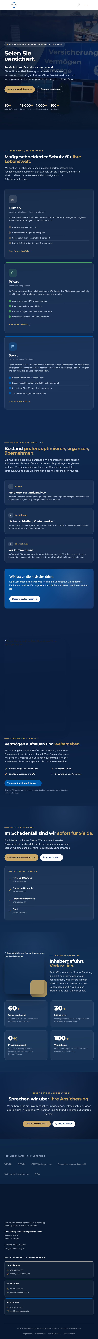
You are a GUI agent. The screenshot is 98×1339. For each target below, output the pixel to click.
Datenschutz (40, 1334)
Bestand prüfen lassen (23, 599)
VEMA (8, 1164)
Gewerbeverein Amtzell (72, 1164)
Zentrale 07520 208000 (15, 1245)
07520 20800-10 (16, 1289)
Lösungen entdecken (50, 89)
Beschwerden (69, 1334)
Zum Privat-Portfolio (18, 325)
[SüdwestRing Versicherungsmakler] (23, 1209)
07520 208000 (53, 857)
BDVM (21, 1164)
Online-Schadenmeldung (19, 857)
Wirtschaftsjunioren (16, 1174)
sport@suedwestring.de (19, 1311)
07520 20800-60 (16, 1307)
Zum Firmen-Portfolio (19, 251)
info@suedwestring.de (14, 1248)
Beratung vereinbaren (18, 89)
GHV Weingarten (41, 1164)
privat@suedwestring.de (19, 1292)
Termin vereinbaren (35, 1124)
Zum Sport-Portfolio (18, 401)
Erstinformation (54, 1334)
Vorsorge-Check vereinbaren (21, 783)
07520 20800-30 (16, 1270)
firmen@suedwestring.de (20, 1274)
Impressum (27, 1334)
